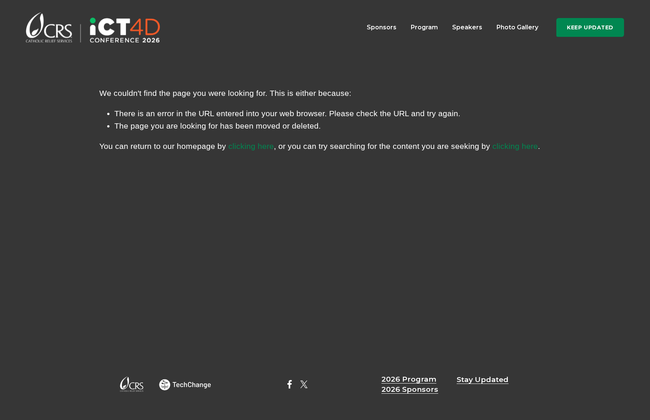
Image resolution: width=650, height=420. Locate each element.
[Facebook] (289, 384)
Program (424, 27)
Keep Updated (590, 27)
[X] (303, 384)
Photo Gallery (517, 27)
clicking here (251, 146)
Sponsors (381, 27)
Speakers (467, 27)
